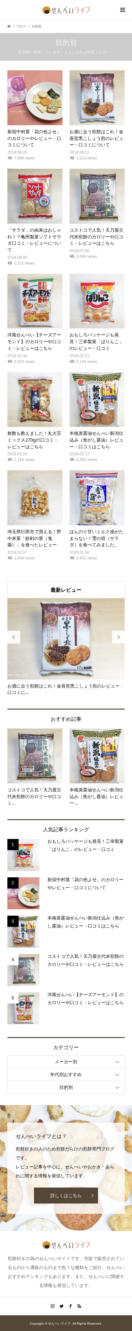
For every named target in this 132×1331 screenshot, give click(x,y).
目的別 (66, 1087)
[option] (66, 647)
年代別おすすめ (66, 1074)
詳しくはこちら (66, 1195)
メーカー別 (66, 1061)
